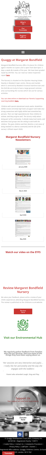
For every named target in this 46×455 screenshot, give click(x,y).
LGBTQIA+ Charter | (29, 447)
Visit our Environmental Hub (23, 337)
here (8, 75)
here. (17, 101)
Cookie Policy (9, 444)
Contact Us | (20, 444)
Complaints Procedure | (34, 444)
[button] (23, 52)
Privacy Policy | (15, 447)
